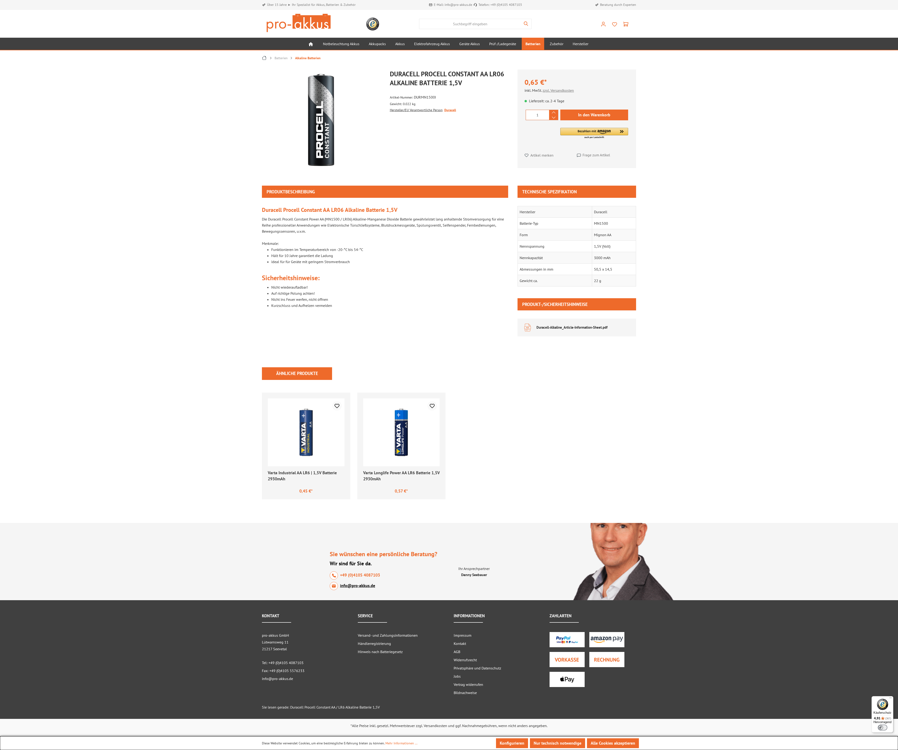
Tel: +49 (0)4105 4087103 (283, 662)
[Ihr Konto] (603, 24)
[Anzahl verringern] (553, 117)
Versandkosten (435, 725)
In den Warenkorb (594, 115)
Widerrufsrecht (465, 660)
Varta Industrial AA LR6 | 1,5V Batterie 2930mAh (302, 476)
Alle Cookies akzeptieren (613, 743)
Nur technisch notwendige (557, 743)
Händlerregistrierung (374, 643)
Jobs (457, 676)
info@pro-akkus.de (458, 5)
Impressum (462, 635)
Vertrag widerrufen (468, 684)
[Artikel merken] (337, 406)
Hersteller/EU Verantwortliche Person (416, 110)
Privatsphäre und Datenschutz (477, 668)
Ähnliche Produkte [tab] (297, 373)
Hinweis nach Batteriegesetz (380, 651)
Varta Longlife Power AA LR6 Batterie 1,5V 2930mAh (401, 476)
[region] (323, 121)
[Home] (310, 44)
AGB (457, 651)
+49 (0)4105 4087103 (506, 5)
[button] (594, 133)
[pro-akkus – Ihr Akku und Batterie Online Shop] (299, 23)
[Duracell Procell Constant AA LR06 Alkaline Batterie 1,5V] (321, 120)
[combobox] (470, 24)
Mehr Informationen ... (401, 743)
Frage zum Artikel (596, 155)
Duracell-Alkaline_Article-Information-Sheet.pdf (572, 327)
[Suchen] (526, 24)
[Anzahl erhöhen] (553, 112)
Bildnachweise (465, 692)
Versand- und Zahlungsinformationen (388, 635)
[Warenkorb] (625, 24)
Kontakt (460, 643)
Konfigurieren (512, 743)
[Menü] (890, 699)
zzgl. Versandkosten (558, 90)
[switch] (882, 727)
